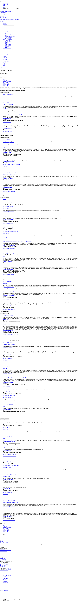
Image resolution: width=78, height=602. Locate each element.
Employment (5, 581)
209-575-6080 (2, 549)
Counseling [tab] (4, 438)
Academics (4, 33)
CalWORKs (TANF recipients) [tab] (8, 315)
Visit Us (6, 47)
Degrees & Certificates (8, 37)
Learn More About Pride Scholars (8, 366)
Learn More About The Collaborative (9, 214)
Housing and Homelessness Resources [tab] (9, 158)
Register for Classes (8, 45)
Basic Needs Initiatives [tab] (6, 139)
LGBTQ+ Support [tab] (6, 233)
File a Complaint (5, 579)
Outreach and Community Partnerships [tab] (9, 456)
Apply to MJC (5, 79)
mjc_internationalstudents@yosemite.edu (10, 227)
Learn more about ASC (6, 427)
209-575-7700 (2, 558)
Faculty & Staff (5, 4)
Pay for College (5, 82)
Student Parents (5, 582)
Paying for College (8, 44)
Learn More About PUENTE (7, 131)
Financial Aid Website (4, 560)
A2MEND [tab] (4, 199)
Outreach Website (3, 565)
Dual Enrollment (12, 459)
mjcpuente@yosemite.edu (7, 128)
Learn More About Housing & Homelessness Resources (12, 164)
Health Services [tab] (5, 147)
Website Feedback (6, 576)
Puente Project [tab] (5, 368)
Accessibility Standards (6, 597)
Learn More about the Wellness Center (9, 191)
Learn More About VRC (7, 299)
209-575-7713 (2, 563)
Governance (7, 32)
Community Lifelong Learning (10, 36)
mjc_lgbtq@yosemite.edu (7, 237)
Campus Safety (7, 30)
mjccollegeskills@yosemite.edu (8, 347)
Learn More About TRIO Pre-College (9, 395)
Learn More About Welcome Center (9, 309)
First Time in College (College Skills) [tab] (9, 344)
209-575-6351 (8, 569)
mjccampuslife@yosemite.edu (8, 108)
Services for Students (8, 53)
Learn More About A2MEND (8, 206)
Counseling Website (3, 551)
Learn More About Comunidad (8, 223)
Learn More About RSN (7, 386)
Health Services (7, 52)
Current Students (5, 3)
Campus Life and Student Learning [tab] (8, 104)
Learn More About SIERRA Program (9, 248)
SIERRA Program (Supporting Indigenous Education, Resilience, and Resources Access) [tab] (17, 241)
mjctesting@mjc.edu (6, 488)
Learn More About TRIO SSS (8, 404)
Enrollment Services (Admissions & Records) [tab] (10, 447)
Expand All (2, 92)
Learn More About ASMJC (7, 102)
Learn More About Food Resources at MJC (10, 172)
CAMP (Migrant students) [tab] (7, 324)
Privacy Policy (5, 596)
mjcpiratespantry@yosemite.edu (8, 161)
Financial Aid (7, 42)
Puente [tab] (4, 256)
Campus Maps (5, 80)
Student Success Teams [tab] (6, 476)
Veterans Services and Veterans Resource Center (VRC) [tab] (12, 291)
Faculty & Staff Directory (7, 81)
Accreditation (5, 574)
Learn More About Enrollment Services (9, 454)
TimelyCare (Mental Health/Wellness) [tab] (9, 174)
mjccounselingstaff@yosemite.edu (9, 441)
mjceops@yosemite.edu (7, 338)
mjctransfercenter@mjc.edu (8, 496)
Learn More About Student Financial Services (10, 474)
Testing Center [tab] (5, 485)
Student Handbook (8, 54)
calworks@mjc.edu (6, 319)
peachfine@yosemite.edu (7, 118)
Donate (4, 5)
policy (4, 585)
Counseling (6, 51)
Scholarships (7, 46)
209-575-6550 (9, 568)
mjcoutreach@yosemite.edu (7, 305)
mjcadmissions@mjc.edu (7, 450)
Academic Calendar (8, 34)
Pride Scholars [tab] (5, 250)
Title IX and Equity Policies (7, 575)
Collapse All (7, 92)
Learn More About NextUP (7, 358)
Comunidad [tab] (4, 216)
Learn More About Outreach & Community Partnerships (12, 465)
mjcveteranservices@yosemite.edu (9, 295)
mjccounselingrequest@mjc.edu (5, 550)
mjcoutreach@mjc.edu (4, 564)
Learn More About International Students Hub (10, 231)
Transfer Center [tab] (5, 494)
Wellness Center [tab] (5, 182)
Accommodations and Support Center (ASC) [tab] (10, 420)
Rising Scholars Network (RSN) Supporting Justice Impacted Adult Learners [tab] (15, 377)
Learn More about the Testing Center (9, 492)
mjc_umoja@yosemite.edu (7, 278)
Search (18, 8)
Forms (6, 43)
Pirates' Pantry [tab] (5, 166)
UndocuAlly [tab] (5, 283)
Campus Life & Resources (7, 48)
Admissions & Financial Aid (7, 39)
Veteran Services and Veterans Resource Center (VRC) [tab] (12, 502)
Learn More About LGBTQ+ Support (9, 239)
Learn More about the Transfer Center (9, 500)
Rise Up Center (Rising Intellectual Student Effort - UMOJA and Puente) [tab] (15, 265)
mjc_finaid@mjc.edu (6, 470)
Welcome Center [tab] (5, 511)
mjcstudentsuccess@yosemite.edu (8, 479)
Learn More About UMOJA (7, 281)
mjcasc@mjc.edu (6, 423)
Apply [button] (4, 7)
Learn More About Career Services (8, 436)
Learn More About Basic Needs (8, 145)
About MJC (5, 27)
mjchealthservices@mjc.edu (8, 152)
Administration (7, 29)
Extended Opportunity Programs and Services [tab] (10, 334)
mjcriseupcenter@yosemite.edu (8, 202)
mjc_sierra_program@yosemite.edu (9, 245)
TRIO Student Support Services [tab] (8, 397)
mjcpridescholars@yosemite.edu (8, 253)
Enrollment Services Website (5, 555)
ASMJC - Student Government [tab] (8, 94)
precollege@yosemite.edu (7, 391)
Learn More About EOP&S (7, 342)
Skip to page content (3, 0)
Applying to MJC (8, 40)
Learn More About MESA (7, 122)
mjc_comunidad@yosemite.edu (8, 219)
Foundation (6, 31)
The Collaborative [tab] (6, 208)
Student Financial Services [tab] (7, 467)
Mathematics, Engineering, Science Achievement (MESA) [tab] (12, 114)
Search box (4, 8)
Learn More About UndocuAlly (8, 289)
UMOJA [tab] (4, 276)
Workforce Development (9, 38)
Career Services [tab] (5, 429)
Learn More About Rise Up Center (8, 274)
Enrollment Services (8, 41)
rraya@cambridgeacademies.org (8, 330)
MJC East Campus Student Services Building (4, 542)
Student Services (5, 85)
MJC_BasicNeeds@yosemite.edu (8, 142)
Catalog (6, 35)
